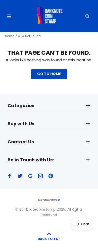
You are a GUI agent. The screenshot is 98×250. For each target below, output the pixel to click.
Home (9, 36)
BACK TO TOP (49, 239)
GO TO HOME (49, 73)
